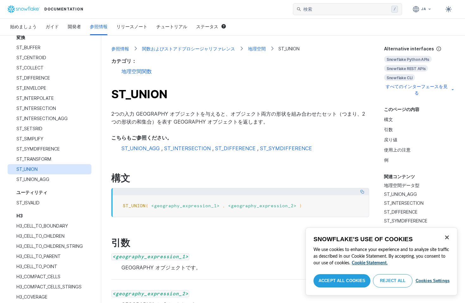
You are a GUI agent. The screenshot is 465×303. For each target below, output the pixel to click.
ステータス (207, 26)
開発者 (74, 26)
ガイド (52, 26)
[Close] (447, 237)
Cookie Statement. (370, 263)
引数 (388, 129)
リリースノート (131, 26)
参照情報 (99, 26)
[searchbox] (346, 9)
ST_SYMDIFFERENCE (405, 220)
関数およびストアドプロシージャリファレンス (188, 48)
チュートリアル (171, 26)
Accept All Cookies (342, 280)
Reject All (393, 280)
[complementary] (419, 71)
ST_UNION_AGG (400, 194)
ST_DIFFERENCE (401, 212)
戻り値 (390, 139)
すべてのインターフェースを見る (417, 89)
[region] (381, 261)
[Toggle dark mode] (448, 9)
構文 (388, 119)
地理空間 (257, 48)
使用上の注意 (397, 149)
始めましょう (23, 26)
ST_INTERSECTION (404, 203)
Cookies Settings (433, 280)
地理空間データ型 (401, 185)
